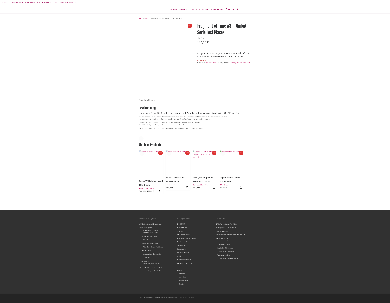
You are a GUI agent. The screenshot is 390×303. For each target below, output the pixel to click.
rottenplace (235, 63)
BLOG (179, 271)
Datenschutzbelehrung (184, 259)
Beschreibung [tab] (147, 100)
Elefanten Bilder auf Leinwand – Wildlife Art (230, 235)
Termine (181, 284)
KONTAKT (181, 224)
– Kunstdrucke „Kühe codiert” (150, 264)
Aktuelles (182, 273)
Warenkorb (180, 231)
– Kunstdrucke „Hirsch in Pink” (150, 271)
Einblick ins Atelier (223, 244)
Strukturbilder (146, 250)
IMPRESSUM (182, 227)
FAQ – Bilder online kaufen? (186, 238)
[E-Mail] (383, 2)
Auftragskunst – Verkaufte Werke (226, 227)
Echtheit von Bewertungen (185, 242)
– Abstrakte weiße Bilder (150, 243)
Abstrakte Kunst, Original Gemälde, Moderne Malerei (161, 297)
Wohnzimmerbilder (223, 255)
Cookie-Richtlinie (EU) (184, 263)
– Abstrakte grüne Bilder (150, 236)
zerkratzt (246, 63)
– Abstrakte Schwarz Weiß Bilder (152, 247)
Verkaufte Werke (211, 63)
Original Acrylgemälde (146, 227)
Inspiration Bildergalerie (225, 248)
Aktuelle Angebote (222, 231)
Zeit (241, 63)
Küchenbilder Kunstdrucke (226, 251)
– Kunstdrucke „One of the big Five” (152, 267)
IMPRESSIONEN (222, 238)
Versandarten (181, 245)
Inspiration (182, 277)
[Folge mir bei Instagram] (380, 2)
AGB (179, 256)
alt (229, 63)
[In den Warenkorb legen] (160, 191)
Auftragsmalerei (222, 241)
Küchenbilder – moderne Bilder (227, 258)
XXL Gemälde (145, 257)
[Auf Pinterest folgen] (386, 2)
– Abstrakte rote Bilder (149, 240)
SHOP (146, 18)
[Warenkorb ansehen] (250, 9)
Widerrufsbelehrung (183, 252)
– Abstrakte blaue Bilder (149, 233)
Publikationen (183, 280)
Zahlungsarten (181, 249)
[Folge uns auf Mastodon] (377, 2)
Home (141, 18)
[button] (141, 138)
